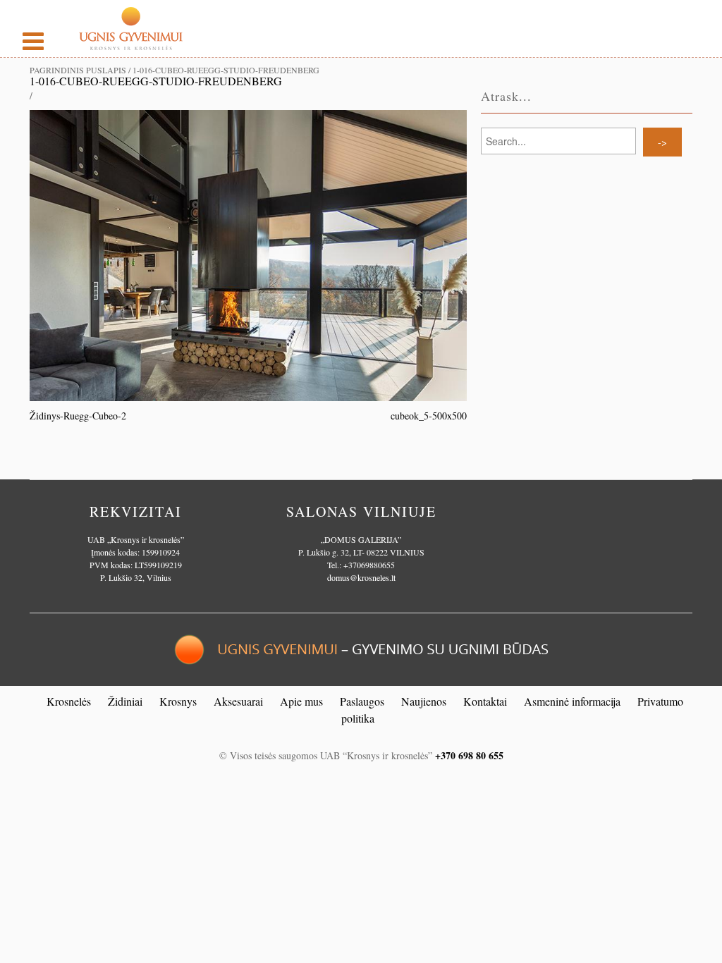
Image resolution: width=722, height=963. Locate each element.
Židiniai (125, 701)
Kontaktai (485, 701)
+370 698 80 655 (469, 755)
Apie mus (301, 701)
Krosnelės (69, 701)
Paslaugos (362, 701)
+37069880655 (369, 564)
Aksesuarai (238, 701)
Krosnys (178, 701)
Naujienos (423, 701)
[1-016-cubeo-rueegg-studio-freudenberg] (248, 254)
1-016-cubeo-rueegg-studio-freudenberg (156, 80)
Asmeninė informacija (572, 701)
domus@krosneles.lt (361, 577)
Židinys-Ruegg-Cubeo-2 (78, 415)
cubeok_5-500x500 (429, 415)
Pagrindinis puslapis (78, 69)
